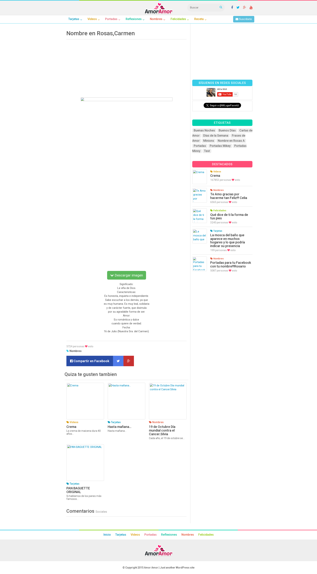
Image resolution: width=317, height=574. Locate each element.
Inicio (107, 534)
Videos (135, 534)
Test (207, 151)
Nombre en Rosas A (231, 140)
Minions (208, 140)
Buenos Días (227, 130)
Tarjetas (120, 534)
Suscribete (245, 19)
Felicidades (206, 534)
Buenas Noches (204, 130)
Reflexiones (169, 534)
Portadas (200, 146)
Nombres (75, 351)
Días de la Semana (215, 135)
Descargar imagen (128, 275)
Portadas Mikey (220, 146)
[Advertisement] (126, 67)
